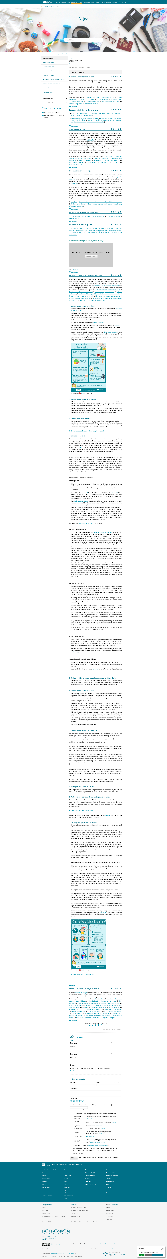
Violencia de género (94, 1009)
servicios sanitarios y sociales (111, 120)
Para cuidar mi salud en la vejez (52, 112)
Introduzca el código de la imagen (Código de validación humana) (91, 1105)
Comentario (73, 1089)
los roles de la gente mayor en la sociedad (90, 122)
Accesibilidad (74, 1219)
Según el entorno (98, 216)
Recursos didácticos (111, 1173)
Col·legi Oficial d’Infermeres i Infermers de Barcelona (63, 1253)
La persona (45, 1173)
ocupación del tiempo (78, 120)
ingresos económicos (115, 118)
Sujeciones (89, 1005)
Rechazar (148, 1255)
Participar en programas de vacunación (92, 300)
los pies (75, 652)
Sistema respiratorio (87, 99)
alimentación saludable (111, 332)
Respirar (44, 1175)
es (125, 2)
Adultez (66, 1178)
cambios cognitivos (114, 113)
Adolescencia (67, 1175)
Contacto (109, 1216)
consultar (96, 669)
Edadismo (118, 1009)
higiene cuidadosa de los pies (103, 532)
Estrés (81, 1009)
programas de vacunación (86, 523)
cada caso (114, 492)
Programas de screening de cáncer (82, 810)
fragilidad (118, 325)
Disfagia (115, 162)
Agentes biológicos (109, 1018)
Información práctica (66, 54)
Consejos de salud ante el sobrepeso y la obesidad (87, 431)
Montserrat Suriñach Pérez (75, 60)
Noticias (108, 1193)
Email (108, 1082)
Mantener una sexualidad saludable (107, 296)
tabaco (95, 323)
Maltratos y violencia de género (51, 83)
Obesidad (106, 1013)
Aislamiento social (110, 1005)
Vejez (58, 54)
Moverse (44, 1181)
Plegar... (72, 985)
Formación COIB (46, 1222)
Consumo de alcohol (94, 1011)
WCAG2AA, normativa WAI (49, 1238)
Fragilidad (74, 202)
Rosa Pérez (76, 269)
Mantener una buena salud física (108, 290)
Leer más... (73, 107)
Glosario (108, 1187)
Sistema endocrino (77, 102)
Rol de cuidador (114, 1007)
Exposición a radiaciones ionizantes (87, 1018)
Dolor (81, 160)
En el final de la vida (113, 216)
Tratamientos (88, 1181)
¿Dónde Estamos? (75, 1216)
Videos (44, 1207)
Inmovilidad (97, 160)
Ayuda (109, 1207)
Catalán (108, 1204)
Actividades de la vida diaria (62, 2)
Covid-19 (108, 1190)
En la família (86, 216)
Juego (107, 1184)
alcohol (101, 323)
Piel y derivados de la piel (110, 102)
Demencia (109, 156)
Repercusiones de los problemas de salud (54, 79)
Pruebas (87, 1178)
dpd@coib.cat (90, 1136)
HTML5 (44, 1240)
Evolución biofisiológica (49, 62)
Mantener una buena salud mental (80, 292)
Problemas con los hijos (98, 1007)
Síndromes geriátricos (49, 71)
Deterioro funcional (98, 999)
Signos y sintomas (90, 1175)
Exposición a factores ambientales (98, 1016)
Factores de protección (49, 88)
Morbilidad (94, 1003)
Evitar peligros (46, 1190)
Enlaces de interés (73, 67)
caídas (80, 447)
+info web (89, 1118)
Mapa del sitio (111, 1210)
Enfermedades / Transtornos (92, 1173)
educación (96, 118)
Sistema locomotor (107, 97)
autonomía (90, 139)
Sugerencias (74, 1256)
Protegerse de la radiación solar (79, 298)
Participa (44, 1219)
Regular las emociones (112, 1175)
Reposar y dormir (47, 1187)
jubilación (103, 118)
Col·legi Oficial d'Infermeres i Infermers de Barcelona (85, 1222)
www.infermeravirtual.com (97, 1142)
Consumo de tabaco (78, 1011)
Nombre (72, 1082)
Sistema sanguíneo (75, 104)
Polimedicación (76, 1013)
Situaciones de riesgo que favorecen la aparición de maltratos (92, 229)
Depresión (87, 158)
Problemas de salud (88, 2)
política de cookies (153, 1252)
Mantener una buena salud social (81, 296)
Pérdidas (85, 1007)
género (89, 118)
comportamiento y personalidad (81, 115)
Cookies (60, 1256)
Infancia (66, 1173)
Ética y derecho (110, 1181)
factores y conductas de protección (106, 286)
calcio (86, 492)
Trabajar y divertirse (47, 1195)
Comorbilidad (83, 1003)
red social (96, 120)
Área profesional (106, 2)
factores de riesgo (81, 993)
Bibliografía (81, 67)
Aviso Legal (66, 1256)
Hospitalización (94, 1001)
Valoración (73, 1098)
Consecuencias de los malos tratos (97, 233)
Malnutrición (105, 162)
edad (84, 118)
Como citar (87, 67)
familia (90, 120)
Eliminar (44, 1184)
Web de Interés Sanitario (49, 1236)
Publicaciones (74, 1213)
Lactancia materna (68, 1195)
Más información (157, 1255)
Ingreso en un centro (108, 1001)
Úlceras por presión (112, 160)
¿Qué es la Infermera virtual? (78, 1207)
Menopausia (67, 1187)
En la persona (75, 216)
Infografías (45, 1210)
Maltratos (108, 1009)
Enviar (73, 1157)
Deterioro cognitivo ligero (110, 1003)
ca (122, 2)
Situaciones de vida (76, 2)
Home (43, 54)
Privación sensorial (75, 165)
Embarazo (66, 1193)
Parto (65, 1198)
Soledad (98, 1005)
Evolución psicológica (48, 66)
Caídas (88, 160)
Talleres (108, 1178)
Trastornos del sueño (101, 158)
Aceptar (142, 1255)
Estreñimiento (92, 162)
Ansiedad (72, 1009)
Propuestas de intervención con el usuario (53, 1216)
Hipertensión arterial (92, 1013)
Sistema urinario (116, 99)
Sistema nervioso (93, 97)
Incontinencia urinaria (76, 162)
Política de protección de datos (49, 1256)
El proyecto (74, 1204)
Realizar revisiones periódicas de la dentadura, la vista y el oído (99, 294)
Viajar (65, 1190)
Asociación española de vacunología (82, 974)
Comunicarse (45, 1193)
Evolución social (76, 118)
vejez (73, 439)
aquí (82, 393)
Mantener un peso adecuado (104, 292)
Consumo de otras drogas (113, 1011)
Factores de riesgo (48, 92)
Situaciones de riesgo (90, 1184)
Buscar (109, 1219)
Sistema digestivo (102, 99)
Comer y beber (46, 1178)
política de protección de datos (98, 1146)
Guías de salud (46, 1213)
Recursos (97, 2)
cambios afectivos (98, 113)
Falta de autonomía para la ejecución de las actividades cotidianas (100, 202)
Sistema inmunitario (91, 104)
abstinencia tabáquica (80, 501)
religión (73, 122)
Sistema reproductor (92, 102)
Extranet (80, 1256)
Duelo (65, 1184)
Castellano (115, 1204)
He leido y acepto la (92, 1145)
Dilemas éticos (74, 218)
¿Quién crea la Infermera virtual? (79, 1210)
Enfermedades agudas (95, 204)
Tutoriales (114, 2)
